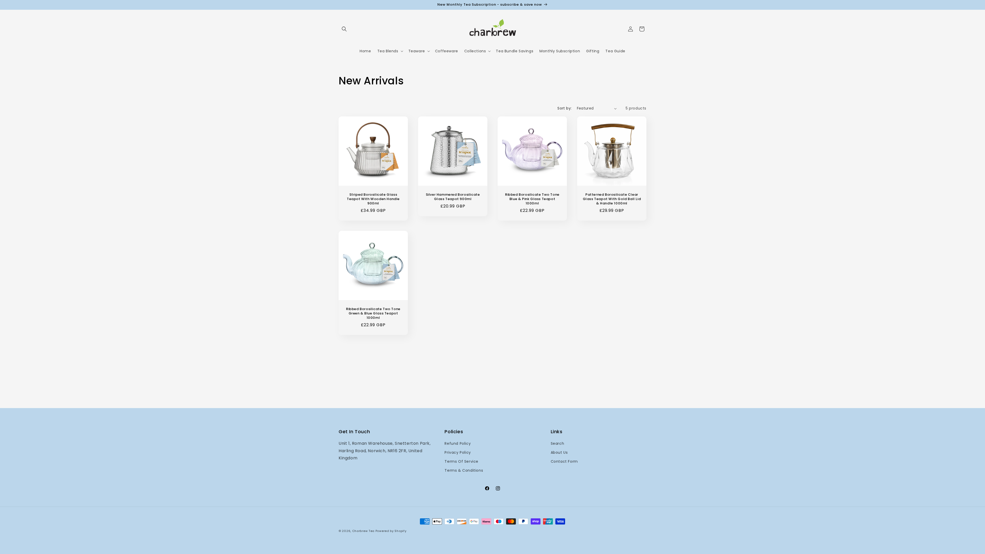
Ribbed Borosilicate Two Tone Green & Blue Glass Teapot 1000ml (373, 313)
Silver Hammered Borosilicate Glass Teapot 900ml (453, 197)
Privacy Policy (458, 452)
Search (557, 443)
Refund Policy (458, 443)
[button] (344, 29)
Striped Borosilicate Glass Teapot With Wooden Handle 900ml (373, 199)
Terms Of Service (461, 461)
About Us (559, 452)
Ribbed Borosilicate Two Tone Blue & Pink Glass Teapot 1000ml (532, 199)
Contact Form (564, 461)
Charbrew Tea (364, 531)
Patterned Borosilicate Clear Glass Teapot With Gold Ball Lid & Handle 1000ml (612, 199)
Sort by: (564, 108)
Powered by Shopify (391, 531)
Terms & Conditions (464, 470)
